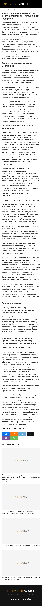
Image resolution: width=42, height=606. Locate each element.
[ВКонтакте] (6, 434)
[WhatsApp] (14, 438)
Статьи (4, 9)
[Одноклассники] (14, 434)
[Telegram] (22, 434)
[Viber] (6, 438)
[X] (30, 434)
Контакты (15, 599)
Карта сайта (26, 599)
